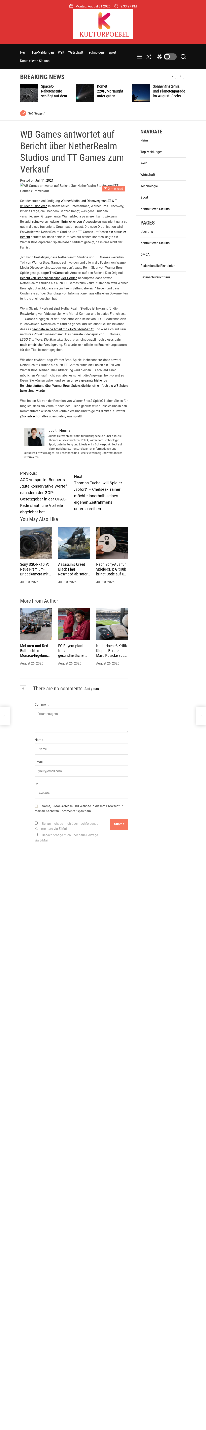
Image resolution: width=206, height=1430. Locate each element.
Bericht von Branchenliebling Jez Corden (48, 278)
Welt (61, 52)
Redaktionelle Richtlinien (157, 266)
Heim (24, 52)
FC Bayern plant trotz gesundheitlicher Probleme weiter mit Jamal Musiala (73, 655)
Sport (112, 52)
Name (39, 740)
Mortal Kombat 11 (81, 329)
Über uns (146, 232)
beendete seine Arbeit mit (50, 329)
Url (36, 784)
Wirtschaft (75, 52)
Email (39, 762)
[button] (180, 76)
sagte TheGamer (52, 273)
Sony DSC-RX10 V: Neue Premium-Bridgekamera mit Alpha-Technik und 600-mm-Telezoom (35, 574)
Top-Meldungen (43, 52)
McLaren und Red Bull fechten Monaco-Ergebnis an (34, 653)
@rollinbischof (30, 416)
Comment (41, 704)
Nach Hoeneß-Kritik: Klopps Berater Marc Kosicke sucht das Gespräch (112, 653)
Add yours (91, 689)
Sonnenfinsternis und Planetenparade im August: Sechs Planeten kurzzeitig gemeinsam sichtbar (144, 96)
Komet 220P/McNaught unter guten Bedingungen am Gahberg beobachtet (88, 96)
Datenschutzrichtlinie (155, 277)
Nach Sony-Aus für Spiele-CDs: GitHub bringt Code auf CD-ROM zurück (111, 571)
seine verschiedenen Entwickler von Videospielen (66, 222)
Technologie (95, 52)
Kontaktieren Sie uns (34, 61)
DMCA (144, 254)
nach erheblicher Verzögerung (41, 345)
